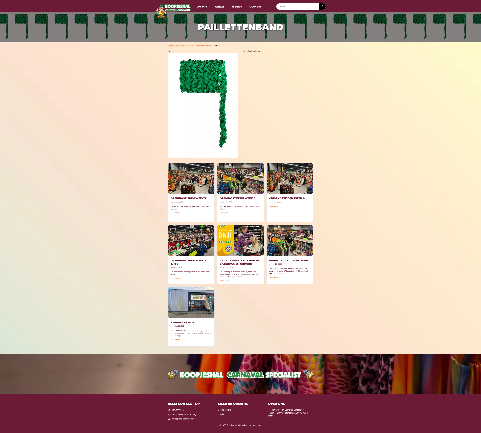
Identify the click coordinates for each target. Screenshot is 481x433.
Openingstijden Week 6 (237, 198)
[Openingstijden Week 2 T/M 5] (191, 241)
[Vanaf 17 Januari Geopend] (290, 241)
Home (170, 46)
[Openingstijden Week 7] (191, 178)
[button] (229, 5)
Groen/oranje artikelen (204, 46)
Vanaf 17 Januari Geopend (289, 260)
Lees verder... (175, 213)
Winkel (219, 6)
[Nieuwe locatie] (191, 303)
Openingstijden (224, 410)
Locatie (202, 6)
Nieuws (237, 6)
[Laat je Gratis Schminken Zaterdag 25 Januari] (240, 241)
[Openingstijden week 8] (290, 178)
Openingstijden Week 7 (188, 198)
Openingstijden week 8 (287, 198)
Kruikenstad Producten (183, 46)
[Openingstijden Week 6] (240, 178)
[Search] (322, 6)
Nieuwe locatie (182, 322)
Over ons (255, 6)
